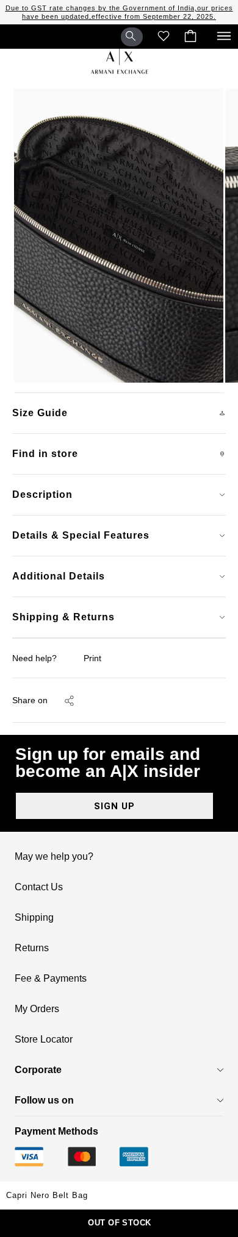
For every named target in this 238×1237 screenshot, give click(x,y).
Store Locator (44, 1039)
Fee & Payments (51, 979)
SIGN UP (114, 806)
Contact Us (39, 887)
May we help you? (54, 857)
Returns (32, 948)
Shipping (34, 918)
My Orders (37, 1009)
